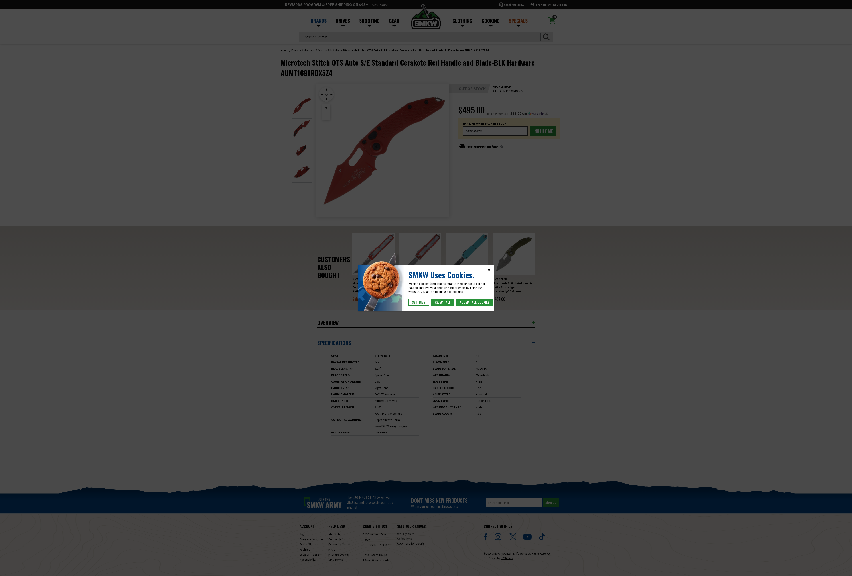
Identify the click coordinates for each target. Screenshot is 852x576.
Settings (418, 302)
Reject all (442, 302)
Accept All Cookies (474, 302)
